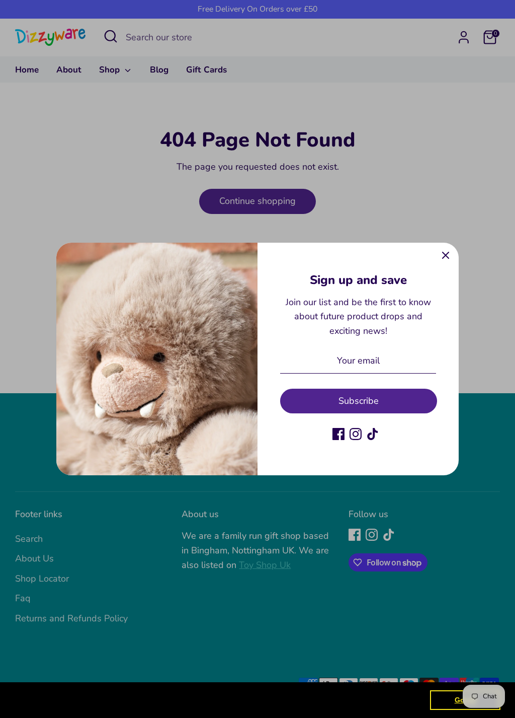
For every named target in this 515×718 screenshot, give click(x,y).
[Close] (446, 256)
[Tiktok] (373, 434)
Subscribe (358, 401)
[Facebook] (338, 434)
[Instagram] (356, 434)
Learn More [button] (324, 699)
